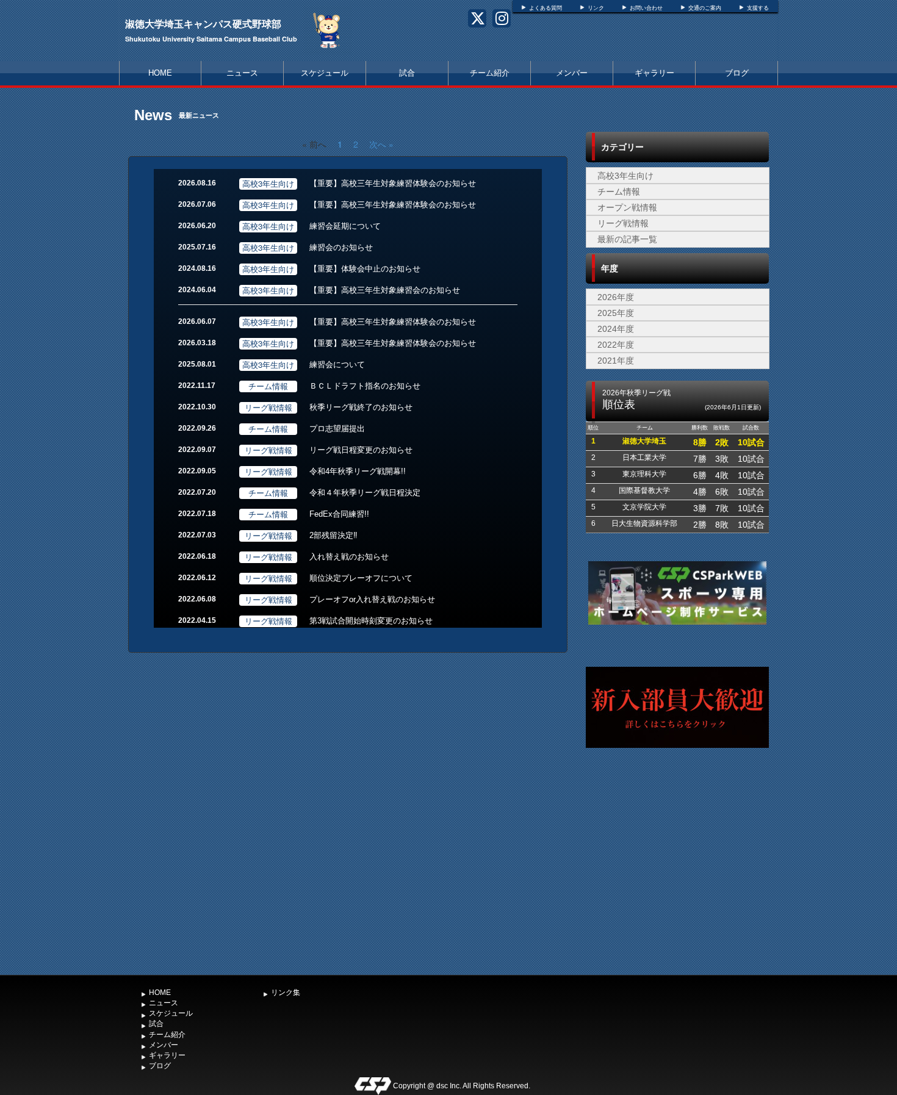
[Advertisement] (677, 878)
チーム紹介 (490, 72)
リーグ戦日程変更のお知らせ (360, 449)
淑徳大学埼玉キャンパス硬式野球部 (203, 23)
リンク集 (285, 992)
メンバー (572, 72)
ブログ (737, 72)
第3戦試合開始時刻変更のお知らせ (371, 620)
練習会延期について (345, 226)
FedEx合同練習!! (339, 514)
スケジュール (324, 72)
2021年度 (615, 360)
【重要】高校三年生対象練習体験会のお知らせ (392, 183)
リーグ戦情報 (623, 223)
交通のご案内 (704, 8)
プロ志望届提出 (337, 428)
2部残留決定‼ (333, 535)
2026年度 (615, 297)
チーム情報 (618, 191)
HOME (160, 72)
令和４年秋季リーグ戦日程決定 (364, 492)
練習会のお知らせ (341, 247)
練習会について (337, 364)
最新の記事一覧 (627, 239)
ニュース (242, 72)
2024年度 (615, 329)
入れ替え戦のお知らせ (349, 556)
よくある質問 (545, 8)
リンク (596, 8)
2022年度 (615, 345)
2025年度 (615, 313)
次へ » (381, 144)
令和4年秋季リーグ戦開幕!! (357, 471)
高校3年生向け (625, 176)
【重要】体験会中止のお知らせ (364, 268)
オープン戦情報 (627, 207)
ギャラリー (654, 72)
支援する (758, 8)
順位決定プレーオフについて (360, 578)
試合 (407, 72)
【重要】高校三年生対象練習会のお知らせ (384, 290)
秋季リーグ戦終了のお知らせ (360, 407)
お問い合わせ (646, 8)
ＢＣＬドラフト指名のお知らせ (364, 385)
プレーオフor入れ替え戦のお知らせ (372, 599)
